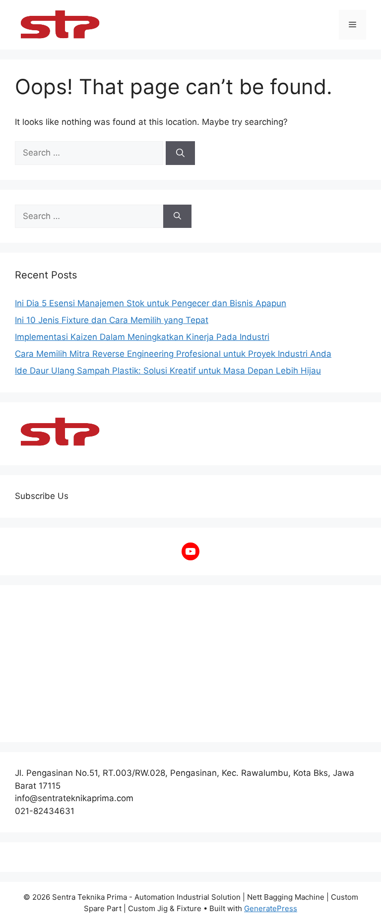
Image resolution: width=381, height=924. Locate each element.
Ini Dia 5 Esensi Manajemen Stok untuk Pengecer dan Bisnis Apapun (150, 303)
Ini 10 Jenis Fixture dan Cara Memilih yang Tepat (111, 320)
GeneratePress (270, 908)
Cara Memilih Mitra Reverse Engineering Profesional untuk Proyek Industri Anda (173, 354)
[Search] (180, 153)
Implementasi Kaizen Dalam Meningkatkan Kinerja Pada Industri (142, 337)
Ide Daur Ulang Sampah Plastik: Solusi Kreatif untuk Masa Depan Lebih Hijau (168, 371)
